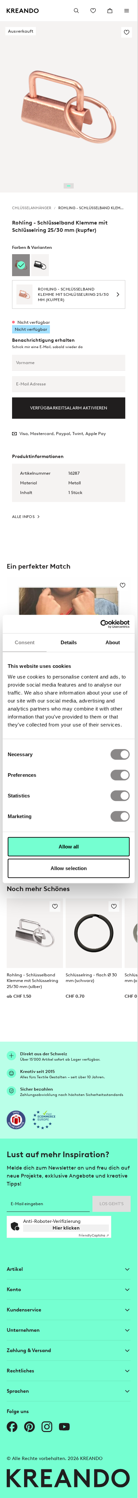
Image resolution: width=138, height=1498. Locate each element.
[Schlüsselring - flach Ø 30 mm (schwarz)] (94, 933)
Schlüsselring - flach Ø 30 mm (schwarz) (91, 977)
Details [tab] (69, 642)
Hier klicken (66, 1228)
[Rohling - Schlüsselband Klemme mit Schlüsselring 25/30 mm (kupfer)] (21, 265)
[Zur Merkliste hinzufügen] (126, 32)
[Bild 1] (68, 186)
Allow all (69, 846)
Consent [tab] (25, 642)
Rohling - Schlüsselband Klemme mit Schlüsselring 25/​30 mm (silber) (32, 980)
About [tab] (113, 642)
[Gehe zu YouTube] (64, 1426)
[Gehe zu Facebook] (12, 1426)
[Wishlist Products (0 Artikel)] (93, 11)
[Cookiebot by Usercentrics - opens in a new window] (100, 624)
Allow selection (69, 868)
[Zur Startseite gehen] (23, 10)
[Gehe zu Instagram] (47, 1426)
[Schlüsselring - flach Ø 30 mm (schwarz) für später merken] (114, 906)
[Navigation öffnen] (127, 11)
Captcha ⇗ (94, 1235)
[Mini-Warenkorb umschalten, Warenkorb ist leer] (110, 11)
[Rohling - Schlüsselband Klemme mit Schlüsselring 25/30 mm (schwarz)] (40, 265)
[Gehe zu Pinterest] (29, 1426)
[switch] (120, 774)
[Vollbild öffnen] (68, 107)
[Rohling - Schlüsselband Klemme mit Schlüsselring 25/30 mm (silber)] (35, 933)
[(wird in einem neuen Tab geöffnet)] (16, 1120)
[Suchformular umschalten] (76, 11)
